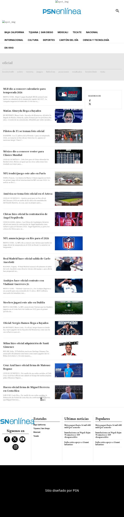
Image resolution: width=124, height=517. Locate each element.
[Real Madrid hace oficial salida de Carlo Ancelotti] (69, 264)
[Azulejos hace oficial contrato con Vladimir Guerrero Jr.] (69, 286)
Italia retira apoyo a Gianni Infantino (76, 443)
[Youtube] (22, 439)
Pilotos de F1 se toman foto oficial (23, 131)
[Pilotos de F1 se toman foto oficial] (69, 136)
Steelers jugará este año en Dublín (24, 302)
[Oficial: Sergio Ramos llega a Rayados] (69, 328)
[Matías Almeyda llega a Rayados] (69, 116)
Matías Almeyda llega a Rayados (22, 110)
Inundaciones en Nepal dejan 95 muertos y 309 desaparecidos (77, 435)
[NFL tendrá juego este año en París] (69, 178)
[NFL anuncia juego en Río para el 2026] (69, 243)
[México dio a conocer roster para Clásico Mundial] (69, 156)
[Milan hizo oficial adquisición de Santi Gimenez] (69, 348)
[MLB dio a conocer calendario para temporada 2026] (69, 94)
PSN (76, 490)
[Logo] (62, 11)
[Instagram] (15, 447)
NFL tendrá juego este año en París (24, 173)
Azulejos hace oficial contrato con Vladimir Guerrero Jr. (23, 282)
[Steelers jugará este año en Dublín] (69, 307)
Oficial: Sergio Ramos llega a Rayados (25, 322)
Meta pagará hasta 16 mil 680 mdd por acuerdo (77, 426)
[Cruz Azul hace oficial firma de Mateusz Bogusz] (69, 370)
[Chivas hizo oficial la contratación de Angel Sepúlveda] (69, 219)
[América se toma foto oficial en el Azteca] (69, 199)
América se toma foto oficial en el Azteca (27, 193)
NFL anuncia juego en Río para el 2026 (26, 238)
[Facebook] (90, 100)
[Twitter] (90, 104)
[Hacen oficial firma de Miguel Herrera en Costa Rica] (69, 392)
